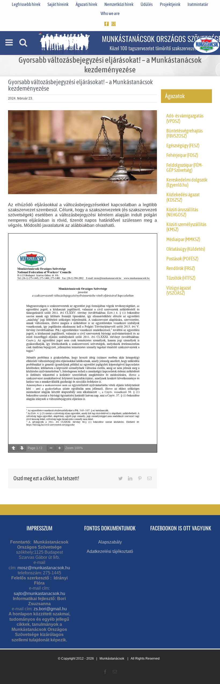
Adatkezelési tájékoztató (110, 551)
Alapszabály (110, 542)
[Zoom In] (60, 448)
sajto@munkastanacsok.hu (39, 593)
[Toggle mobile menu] (9, 42)
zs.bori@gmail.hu (50, 609)
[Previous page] (13, 448)
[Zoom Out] (51, 448)
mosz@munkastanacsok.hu (43, 567)
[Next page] (22, 448)
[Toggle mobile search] (23, 42)
